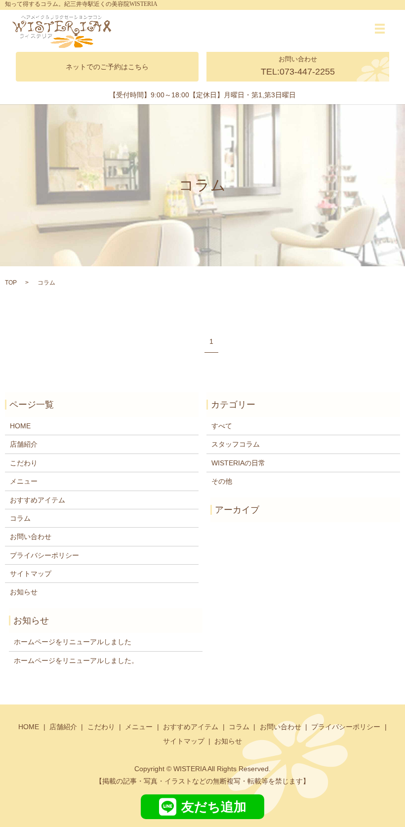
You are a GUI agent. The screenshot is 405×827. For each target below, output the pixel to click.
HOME (20, 426)
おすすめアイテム (37, 500)
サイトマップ (30, 574)
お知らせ (24, 592)
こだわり (24, 463)
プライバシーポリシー (44, 555)
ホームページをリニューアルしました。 (76, 660)
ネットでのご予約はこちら (107, 67)
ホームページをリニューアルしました (72, 642)
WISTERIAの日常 (238, 463)
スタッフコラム (235, 444)
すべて (221, 426)
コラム (20, 518)
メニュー (24, 481)
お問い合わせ (30, 536)
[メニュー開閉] (380, 29)
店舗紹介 (24, 444)
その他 (221, 481)
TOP (11, 282)
